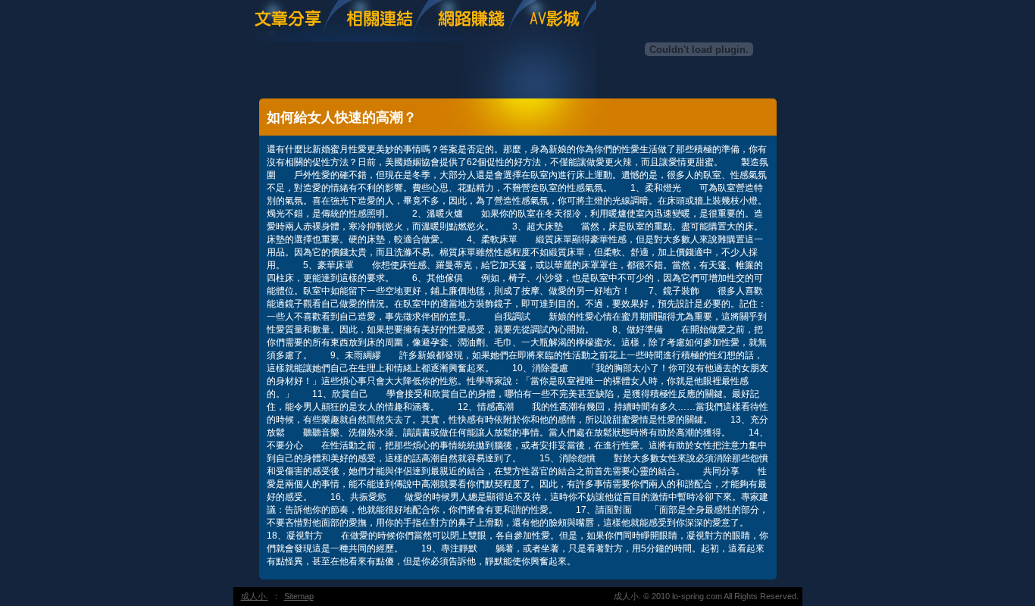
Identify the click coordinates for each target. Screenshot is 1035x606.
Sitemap (299, 596)
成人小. (254, 596)
